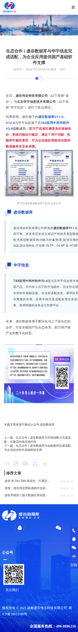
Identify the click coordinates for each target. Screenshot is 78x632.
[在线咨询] (73, 564)
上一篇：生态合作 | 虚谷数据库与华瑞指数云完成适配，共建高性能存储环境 (37, 439)
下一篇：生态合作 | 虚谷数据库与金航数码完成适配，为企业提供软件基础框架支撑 (39, 447)
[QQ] (73, 539)
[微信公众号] (73, 547)
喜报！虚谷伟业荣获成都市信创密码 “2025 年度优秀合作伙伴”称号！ (27, 488)
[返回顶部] (73, 556)
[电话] (73, 530)
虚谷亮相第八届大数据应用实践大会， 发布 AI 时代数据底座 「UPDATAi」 (27, 495)
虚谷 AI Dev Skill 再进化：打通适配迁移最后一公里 (27, 481)
